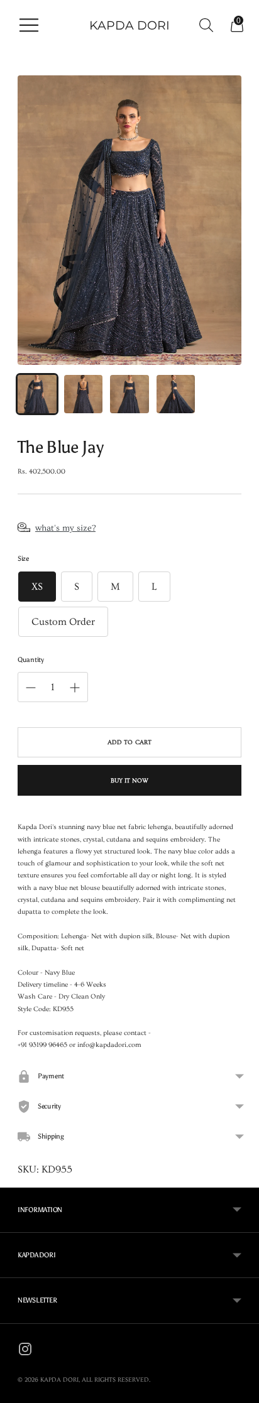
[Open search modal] (203, 25)
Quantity (31, 660)
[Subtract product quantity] (74, 688)
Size (23, 559)
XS (37, 586)
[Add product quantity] (30, 688)
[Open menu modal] (25, 25)
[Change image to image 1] (37, 394)
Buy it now (130, 780)
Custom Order (63, 621)
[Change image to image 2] (83, 394)
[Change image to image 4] (176, 394)
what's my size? (65, 528)
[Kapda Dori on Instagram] (25, 1351)
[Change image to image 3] (129, 394)
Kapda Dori (59, 1380)
